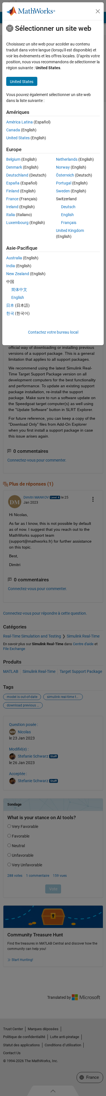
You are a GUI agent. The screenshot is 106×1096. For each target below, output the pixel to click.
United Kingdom (70, 230)
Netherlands (66, 159)
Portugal (63, 183)
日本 (10, 305)
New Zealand (17, 273)
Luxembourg (17, 222)
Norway (63, 167)
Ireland (12, 207)
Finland (12, 191)
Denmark (14, 167)
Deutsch (68, 207)
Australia (14, 258)
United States (18, 138)
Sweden (63, 191)
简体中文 (19, 289)
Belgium (13, 159)
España (13, 183)
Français (68, 222)
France (12, 199)
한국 (10, 313)
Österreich (65, 175)
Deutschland (17, 175)
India (10, 266)
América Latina (19, 122)
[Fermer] (98, 11)
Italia (10, 214)
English (67, 214)
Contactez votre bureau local (53, 332)
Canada (13, 130)
